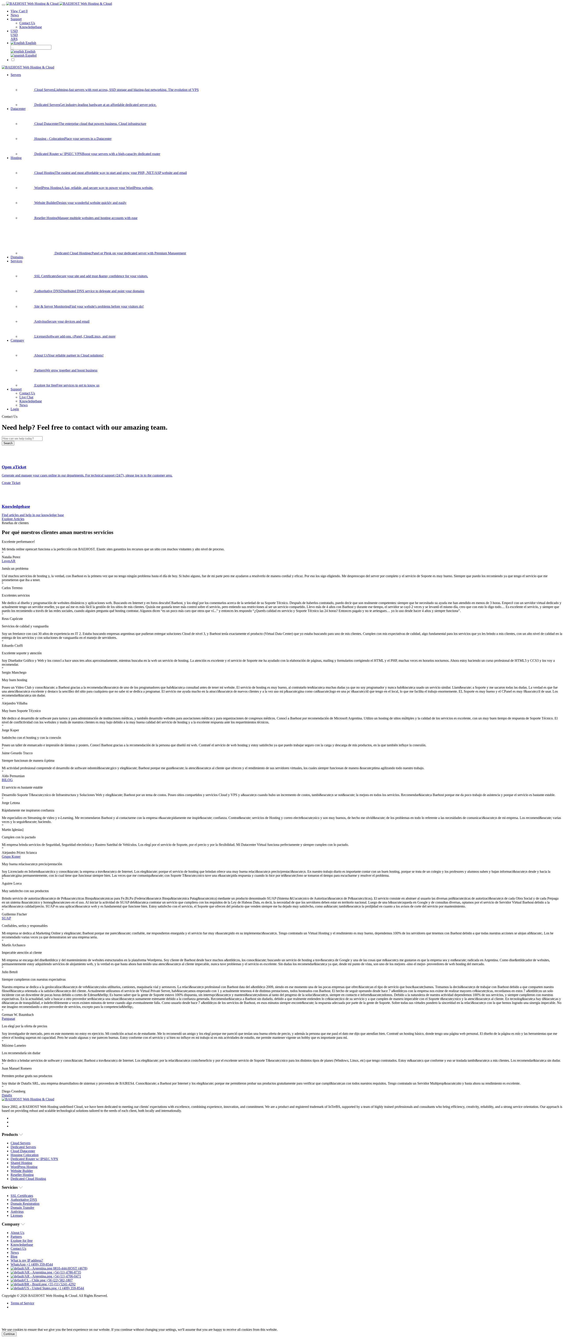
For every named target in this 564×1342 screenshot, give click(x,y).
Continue (9, 1334)
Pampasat (8, 1018)
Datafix (7, 1095)
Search (8, 443)
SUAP (6, 918)
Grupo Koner (11, 856)
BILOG (7, 780)
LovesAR (8, 561)
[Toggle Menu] (3, 5)
